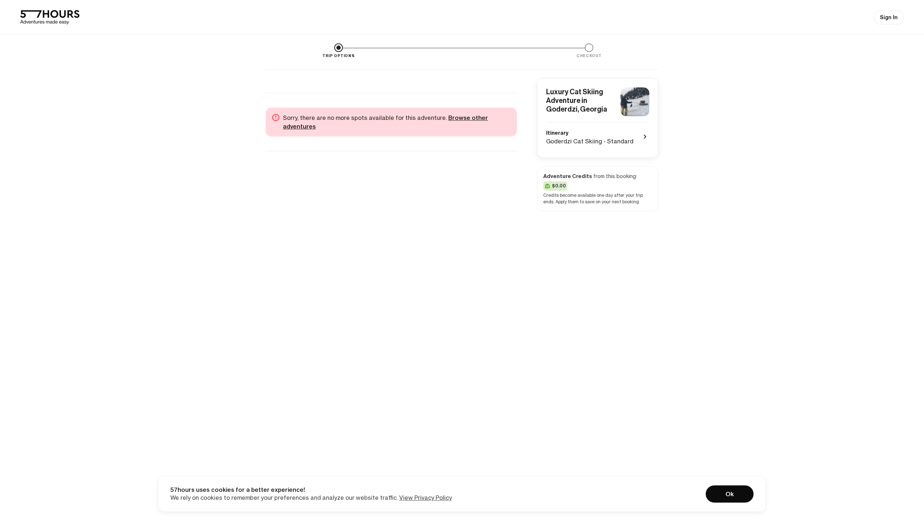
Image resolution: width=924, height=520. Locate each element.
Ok (729, 494)
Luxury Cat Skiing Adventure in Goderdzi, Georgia (576, 100)
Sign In (889, 17)
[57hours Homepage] (49, 17)
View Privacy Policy (425, 497)
